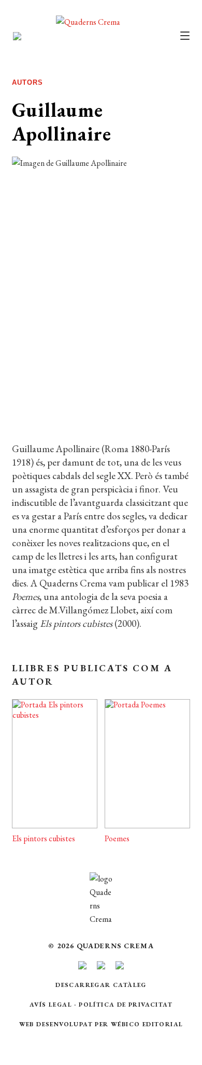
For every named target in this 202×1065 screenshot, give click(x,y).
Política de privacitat (125, 1004)
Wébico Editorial (147, 1024)
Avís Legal (51, 1004)
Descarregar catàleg (101, 985)
